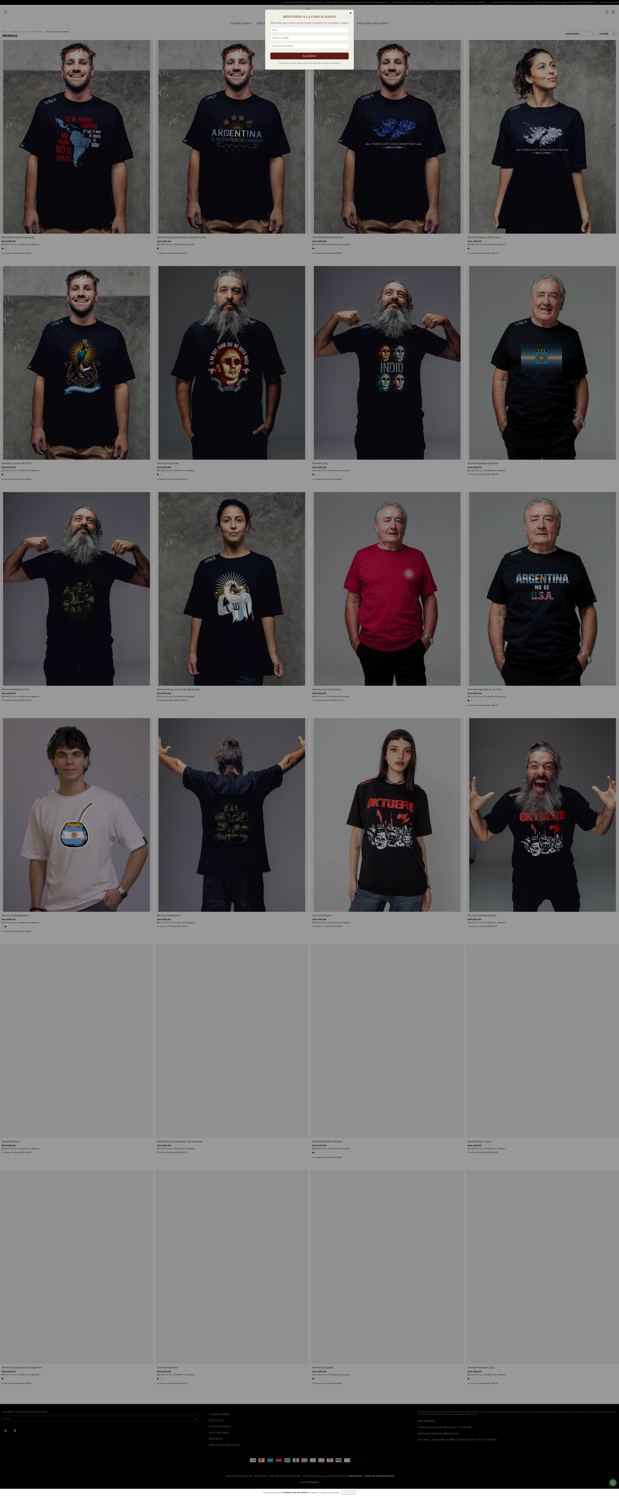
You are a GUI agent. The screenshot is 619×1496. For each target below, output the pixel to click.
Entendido (349, 1492)
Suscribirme (309, 55)
